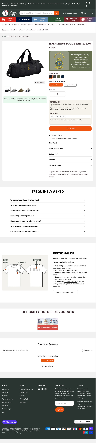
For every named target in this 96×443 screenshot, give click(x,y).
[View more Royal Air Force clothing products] (40, 19)
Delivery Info (24, 392)
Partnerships (76, 3)
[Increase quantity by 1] (63, 94)
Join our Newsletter (53, 3)
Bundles (43, 3)
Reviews (14, 5)
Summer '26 (6, 5)
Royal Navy (13, 24)
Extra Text (54, 113)
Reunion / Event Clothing (18, 3)
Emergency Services (66, 24)
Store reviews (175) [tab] (22, 350)
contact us (69, 109)
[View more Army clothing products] (8, 19)
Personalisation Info (26, 389)
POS (3, 433)
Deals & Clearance (33, 3)
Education (52, 24)
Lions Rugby (31, 30)
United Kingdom (82, 422)
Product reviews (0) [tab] (9, 350)
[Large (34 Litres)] (70, 87)
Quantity (52, 90)
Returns (22, 396)
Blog (3, 412)
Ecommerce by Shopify (14, 433)
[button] (84, 13)
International (81, 24)
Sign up (60, 410)
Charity (13, 30)
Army (4, 24)
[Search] (56, 13)
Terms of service (7, 399)
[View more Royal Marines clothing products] (56, 19)
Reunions (5, 389)
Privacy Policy (24, 399)
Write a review (48, 360)
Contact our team (70, 281)
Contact (4, 396)
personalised (86, 393)
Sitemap (5, 405)
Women (21, 30)
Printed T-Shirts (43, 30)
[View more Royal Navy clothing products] (24, 19)
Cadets (5, 30)
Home (4, 36)
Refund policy (6, 402)
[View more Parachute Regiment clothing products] (72, 19)
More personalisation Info (65, 292)
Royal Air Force (26, 24)
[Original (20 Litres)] (56, 87)
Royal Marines (40, 24)
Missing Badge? (65, 3)
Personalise (5, 3)
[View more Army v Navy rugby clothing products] (88, 19)
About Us (5, 392)
